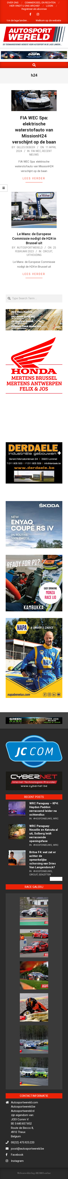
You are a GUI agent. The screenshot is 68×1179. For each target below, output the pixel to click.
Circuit (47, 251)
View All (56, 891)
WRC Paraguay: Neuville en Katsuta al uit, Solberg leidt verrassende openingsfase (43, 846)
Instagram (17, 1173)
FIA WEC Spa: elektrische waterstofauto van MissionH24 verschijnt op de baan (34, 130)
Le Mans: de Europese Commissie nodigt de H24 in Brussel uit (34, 238)
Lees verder (34, 178)
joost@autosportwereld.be (27, 1161)
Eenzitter (45, 887)
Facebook (17, 1167)
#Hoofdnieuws (42, 831)
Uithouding (34, 254)
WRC (55, 831)
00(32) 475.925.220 (22, 1155)
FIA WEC (36, 151)
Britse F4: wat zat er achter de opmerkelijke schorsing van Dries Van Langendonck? (42, 873)
